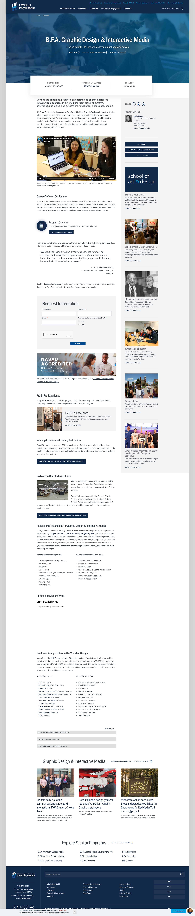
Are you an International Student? (91, 318)
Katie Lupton (138, 116)
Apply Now (73, 52)
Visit (168, 9)
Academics (82, 8)
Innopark (42, 688)
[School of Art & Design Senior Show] (141, 231)
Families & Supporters (112, 3)
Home (38, 16)
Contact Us (15, 895)
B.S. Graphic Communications (50, 861)
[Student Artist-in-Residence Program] (141, 283)
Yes (83, 321)
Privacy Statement (26, 895)
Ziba (40, 715)
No (83, 325)
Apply (164, 9)
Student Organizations (48, 739)
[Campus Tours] (141, 385)
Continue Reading (72, 425)
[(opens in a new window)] (134, 104)
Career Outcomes (91, 86)
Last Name (82, 309)
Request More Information (93, 52)
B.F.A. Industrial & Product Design (51, 856)
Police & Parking (125, 893)
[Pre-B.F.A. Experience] (49, 419)
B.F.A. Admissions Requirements (52, 732)
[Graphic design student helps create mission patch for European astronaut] (141, 435)
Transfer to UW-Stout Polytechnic (141, 149)
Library (121, 890)
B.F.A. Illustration (129, 852)
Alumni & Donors (142, 3)
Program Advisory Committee (51, 746)
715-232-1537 (139, 126)
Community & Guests (175, 3)
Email (44, 318)
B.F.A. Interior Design (88, 856)
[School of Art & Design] (141, 179)
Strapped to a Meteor (48, 700)
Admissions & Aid (67, 8)
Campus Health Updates (92, 884)
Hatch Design (44, 685)
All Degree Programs (121, 843)
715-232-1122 (23, 886)
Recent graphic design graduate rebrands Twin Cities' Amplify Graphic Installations (96, 803)
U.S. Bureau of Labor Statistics (64, 658)
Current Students (96, 3)
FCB (40, 682)
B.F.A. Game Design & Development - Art (96, 852)
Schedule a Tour (117, 52)
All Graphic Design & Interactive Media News (130, 761)
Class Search (88, 890)
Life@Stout (94, 8)
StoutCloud (87, 893)
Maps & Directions (90, 887)
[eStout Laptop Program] (141, 333)
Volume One (44, 706)
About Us (127, 8)
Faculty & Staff (128, 3)
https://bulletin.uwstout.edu (61, 232)
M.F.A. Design (127, 861)
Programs (46, 16)
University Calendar (126, 887)
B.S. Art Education (87, 861)
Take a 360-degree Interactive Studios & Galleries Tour (62, 515)
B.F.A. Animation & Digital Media (51, 852)
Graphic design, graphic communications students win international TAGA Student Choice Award (55, 805)
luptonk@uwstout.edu (142, 128)
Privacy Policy (62, 910)
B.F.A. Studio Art (128, 856)
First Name (46, 309)
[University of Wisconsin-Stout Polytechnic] (23, 876)
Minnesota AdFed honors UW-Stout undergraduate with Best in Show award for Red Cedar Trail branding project (139, 805)
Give (172, 9)
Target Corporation (47, 703)
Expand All (109, 729)
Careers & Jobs (124, 884)
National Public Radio (48, 694)
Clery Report (123, 896)
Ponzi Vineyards (45, 697)
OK (75, 912)
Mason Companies (47, 691)
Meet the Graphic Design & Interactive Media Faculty (61, 461)
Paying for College (141, 155)
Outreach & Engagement (111, 8)
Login (177, 9)
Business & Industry (158, 3)
